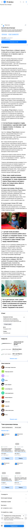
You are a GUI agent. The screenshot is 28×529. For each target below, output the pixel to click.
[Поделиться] (25, 25)
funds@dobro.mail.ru (7, 508)
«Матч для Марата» (17, 353)
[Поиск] (20, 2)
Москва (5, 34)
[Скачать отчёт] (24, 319)
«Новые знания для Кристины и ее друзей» (18, 343)
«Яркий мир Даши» (17, 349)
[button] (14, 494)
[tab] (7, 427)
